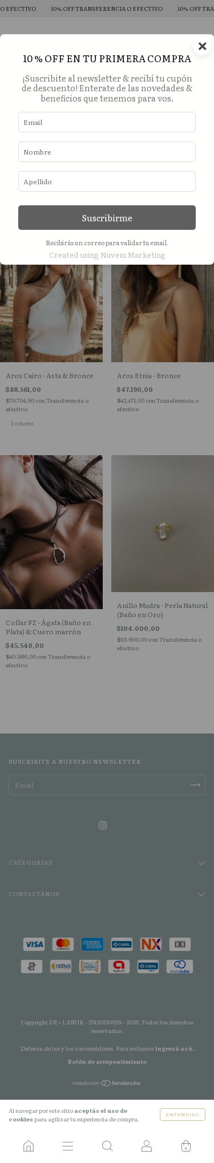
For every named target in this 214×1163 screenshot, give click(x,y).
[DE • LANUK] (28, 1145)
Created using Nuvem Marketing (107, 254)
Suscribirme (107, 218)
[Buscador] (107, 1145)
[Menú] (67, 1145)
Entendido (182, 1114)
